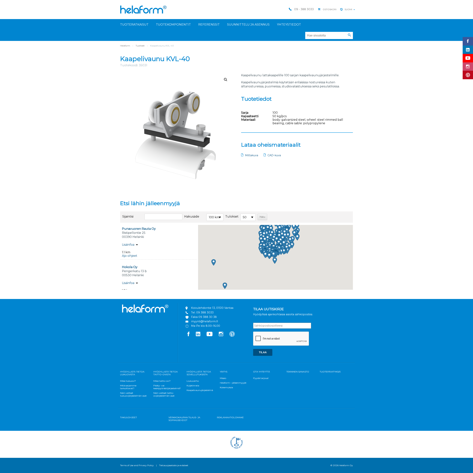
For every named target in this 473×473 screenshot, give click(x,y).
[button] (349, 35)
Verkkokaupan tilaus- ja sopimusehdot (184, 419)
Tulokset (232, 216)
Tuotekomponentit (173, 24)
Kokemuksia (226, 387)
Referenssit (209, 24)
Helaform (143, 9)
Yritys (223, 371)
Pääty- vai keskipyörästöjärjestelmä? (167, 387)
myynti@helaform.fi (204, 321)
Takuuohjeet (128, 417)
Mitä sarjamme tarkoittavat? (128, 387)
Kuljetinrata (193, 385)
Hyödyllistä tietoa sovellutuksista (199, 373)
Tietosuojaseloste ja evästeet (173, 465)
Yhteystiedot (289, 24)
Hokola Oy (129, 267)
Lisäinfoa (128, 244)
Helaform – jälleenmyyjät (233, 382)
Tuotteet (140, 45)
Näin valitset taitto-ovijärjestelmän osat (164, 394)
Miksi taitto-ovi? (162, 381)
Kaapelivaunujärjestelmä (200, 390)
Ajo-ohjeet (129, 256)
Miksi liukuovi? (128, 381)
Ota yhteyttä (261, 371)
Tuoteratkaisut (134, 24)
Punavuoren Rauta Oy (139, 228)
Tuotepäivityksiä (330, 371)
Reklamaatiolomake (230, 417)
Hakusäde (191, 216)
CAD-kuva (274, 155)
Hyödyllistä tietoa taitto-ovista (165, 373)
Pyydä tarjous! (260, 378)
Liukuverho (193, 381)
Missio (223, 378)
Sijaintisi (127, 216)
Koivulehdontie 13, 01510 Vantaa (212, 308)
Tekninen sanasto (297, 371)
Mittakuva (251, 155)
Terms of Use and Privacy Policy (137, 465)
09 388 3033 (205, 312)
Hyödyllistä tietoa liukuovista (132, 373)
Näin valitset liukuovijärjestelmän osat (133, 394)
